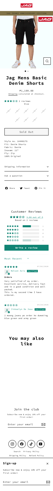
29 (17, 111)
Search (17, 451)
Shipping (12, 94)
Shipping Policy (17, 455)
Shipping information (17, 166)
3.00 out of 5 (34, 217)
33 (17, 120)
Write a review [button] (26, 247)
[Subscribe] (47, 482)
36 (35, 120)
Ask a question (13, 176)
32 (43, 111)
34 (26, 120)
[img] (11, 267)
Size (26, 104)
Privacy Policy (31, 451)
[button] (11, 101)
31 (35, 111)
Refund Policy (36, 455)
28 (8, 111)
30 (26, 111)
